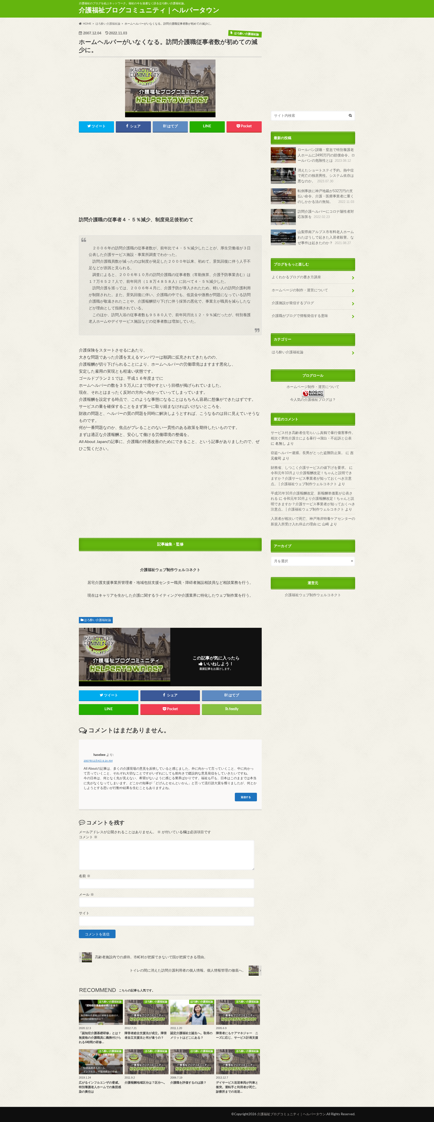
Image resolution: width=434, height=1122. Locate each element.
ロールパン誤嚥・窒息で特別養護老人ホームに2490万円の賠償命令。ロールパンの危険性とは (326, 155)
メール (86, 894)
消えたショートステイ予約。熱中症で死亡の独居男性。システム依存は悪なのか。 (326, 176)
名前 (84, 876)
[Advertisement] (170, 175)
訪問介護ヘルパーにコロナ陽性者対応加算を (326, 214)
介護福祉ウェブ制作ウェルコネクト (313, 595)
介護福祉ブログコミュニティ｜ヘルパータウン (149, 10)
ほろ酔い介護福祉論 (97, 620)
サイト (84, 913)
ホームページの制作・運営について (300, 290)
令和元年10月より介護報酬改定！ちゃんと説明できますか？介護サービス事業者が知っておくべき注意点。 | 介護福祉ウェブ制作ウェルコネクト (311, 478)
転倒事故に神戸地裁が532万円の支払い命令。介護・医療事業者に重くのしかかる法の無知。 (326, 196)
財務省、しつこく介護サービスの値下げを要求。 (309, 468)
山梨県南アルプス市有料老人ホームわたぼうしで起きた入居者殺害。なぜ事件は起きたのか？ (326, 237)
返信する (246, 797)
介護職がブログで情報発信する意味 (300, 316)
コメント (88, 837)
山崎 (325, 524)
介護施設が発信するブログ (293, 303)
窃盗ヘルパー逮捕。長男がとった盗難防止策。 (308, 453)
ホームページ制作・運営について (313, 387)
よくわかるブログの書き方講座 (296, 277)
